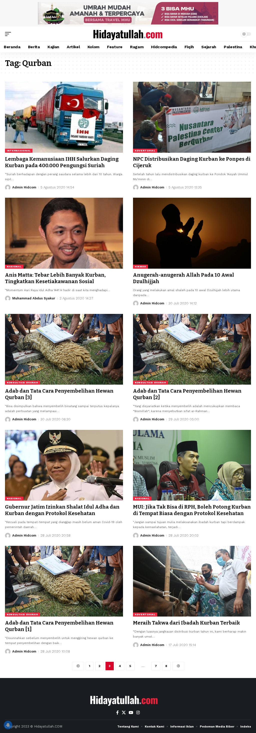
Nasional (14, 266)
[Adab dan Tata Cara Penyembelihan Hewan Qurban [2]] (192, 349)
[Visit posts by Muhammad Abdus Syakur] (7, 298)
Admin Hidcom (24, 187)
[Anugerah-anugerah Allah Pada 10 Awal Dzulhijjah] (192, 233)
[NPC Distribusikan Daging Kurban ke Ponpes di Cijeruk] (192, 117)
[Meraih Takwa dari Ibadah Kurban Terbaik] (192, 581)
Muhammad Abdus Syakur (33, 298)
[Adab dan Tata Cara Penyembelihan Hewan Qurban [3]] (64, 349)
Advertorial (145, 150)
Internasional (19, 150)
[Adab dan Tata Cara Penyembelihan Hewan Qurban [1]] (64, 581)
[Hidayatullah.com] (128, 33)
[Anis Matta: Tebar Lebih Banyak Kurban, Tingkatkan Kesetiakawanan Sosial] (64, 233)
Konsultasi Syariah (22, 382)
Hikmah (140, 266)
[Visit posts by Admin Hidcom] (7, 187)
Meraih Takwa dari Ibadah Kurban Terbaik (186, 623)
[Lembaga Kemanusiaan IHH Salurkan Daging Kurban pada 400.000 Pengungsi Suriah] (64, 117)
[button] (9, 34)
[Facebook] (117, 712)
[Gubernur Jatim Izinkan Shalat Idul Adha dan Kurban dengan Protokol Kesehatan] (64, 465)
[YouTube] (131, 712)
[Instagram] (138, 712)
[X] (123, 712)
